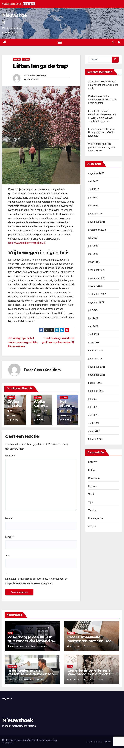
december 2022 (96, 270)
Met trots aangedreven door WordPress (19, 740)
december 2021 (96, 366)
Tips (90, 502)
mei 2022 (93, 326)
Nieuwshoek (17, 720)
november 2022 (96, 278)
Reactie (10, 455)
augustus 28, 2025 (19, 646)
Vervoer (92, 526)
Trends (26, 59)
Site (7, 555)
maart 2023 (94, 262)
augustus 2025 (96, 173)
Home (89, 741)
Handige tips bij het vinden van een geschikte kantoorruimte (22, 342)
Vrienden (7, 699)
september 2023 (97, 229)
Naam (9, 518)
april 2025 (93, 189)
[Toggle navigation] (59, 42)
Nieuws (17, 59)
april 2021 (93, 423)
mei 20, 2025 (16, 679)
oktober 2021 (95, 383)
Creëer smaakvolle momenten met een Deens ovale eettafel (102, 99)
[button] (113, 42)
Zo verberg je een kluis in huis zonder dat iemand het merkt (103, 85)
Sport (91, 494)
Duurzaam (94, 478)
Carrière (92, 462)
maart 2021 (94, 431)
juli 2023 (93, 238)
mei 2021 (93, 415)
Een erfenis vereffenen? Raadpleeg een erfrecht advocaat (101, 132)
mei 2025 (93, 181)
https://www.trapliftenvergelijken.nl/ (26, 243)
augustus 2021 (96, 391)
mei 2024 (93, 205)
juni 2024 (93, 197)
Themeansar (7, 743)
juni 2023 (93, 246)
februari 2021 (95, 439)
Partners (107, 741)
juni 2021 (93, 407)
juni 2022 (93, 318)
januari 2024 (95, 213)
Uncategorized (96, 518)
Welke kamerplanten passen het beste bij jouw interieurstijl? (102, 147)
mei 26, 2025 (76, 646)
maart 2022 (94, 342)
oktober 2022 (95, 286)
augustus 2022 (96, 302)
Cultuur (92, 470)
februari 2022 (95, 350)
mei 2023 (93, 254)
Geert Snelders (38, 75)
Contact (97, 741)
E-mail (9, 537)
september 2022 (97, 294)
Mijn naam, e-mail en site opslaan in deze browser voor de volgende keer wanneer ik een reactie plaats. (36, 581)
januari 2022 (95, 358)
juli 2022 (93, 310)
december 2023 (96, 221)
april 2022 (93, 334)
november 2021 (96, 374)
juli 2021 (93, 399)
